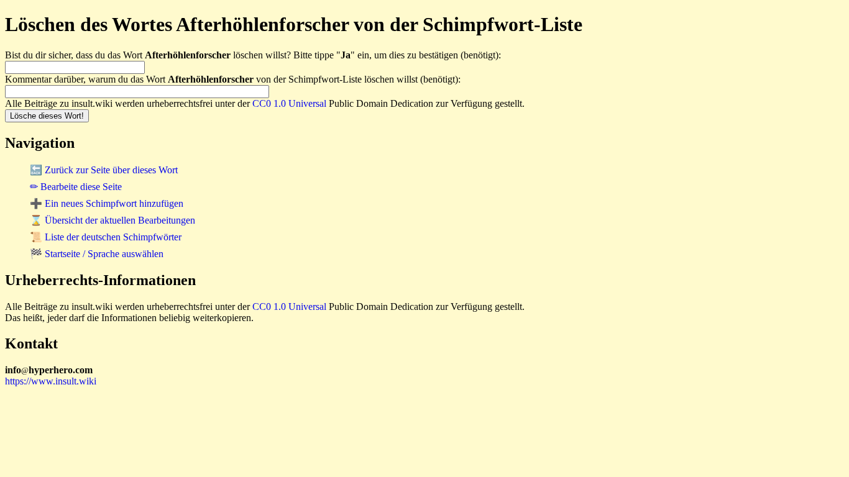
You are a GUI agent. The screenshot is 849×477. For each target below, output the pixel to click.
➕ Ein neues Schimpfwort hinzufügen (106, 203)
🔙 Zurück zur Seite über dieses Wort (104, 170)
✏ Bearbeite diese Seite (76, 186)
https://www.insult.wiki (50, 381)
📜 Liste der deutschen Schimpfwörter (105, 237)
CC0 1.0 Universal (289, 103)
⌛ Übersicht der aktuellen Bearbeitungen (112, 220)
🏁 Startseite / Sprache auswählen (96, 253)
